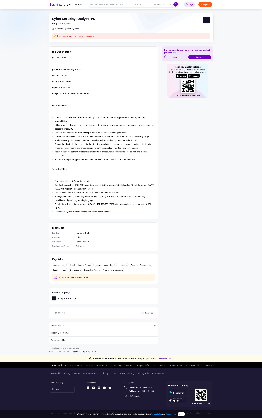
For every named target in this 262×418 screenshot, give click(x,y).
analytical (71, 265)
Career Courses (212, 365)
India (76, 28)
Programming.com (61, 23)
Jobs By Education (72, 373)
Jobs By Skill (55, 373)
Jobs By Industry (127, 373)
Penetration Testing (92, 270)
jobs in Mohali (63, 351)
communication (122, 265)
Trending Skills (103, 365)
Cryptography (75, 270)
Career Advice (176, 365)
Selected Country (56, 382)
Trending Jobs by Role (122, 365)
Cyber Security (82, 241)
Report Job (149, 313)
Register (206, 4)
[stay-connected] (88, 387)
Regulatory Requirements (141, 265)
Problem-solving (59, 270)
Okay (181, 414)
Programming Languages (113, 270)
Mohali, (70, 28)
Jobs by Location (193, 365)
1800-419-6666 (147, 391)
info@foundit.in (135, 396)
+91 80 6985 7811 (144, 387)
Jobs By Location (90, 373)
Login (190, 4)
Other (78, 237)
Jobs (69, 4)
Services (79, 4)
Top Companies (159, 365)
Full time (80, 246)
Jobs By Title (143, 373)
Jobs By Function (109, 373)
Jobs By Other (158, 373)
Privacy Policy (156, 414)
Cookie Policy (171, 414)
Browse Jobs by (59, 365)
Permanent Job (82, 233)
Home (51, 351)
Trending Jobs (76, 365)
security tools (58, 265)
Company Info (142, 365)
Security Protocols (85, 265)
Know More (164, 359)
